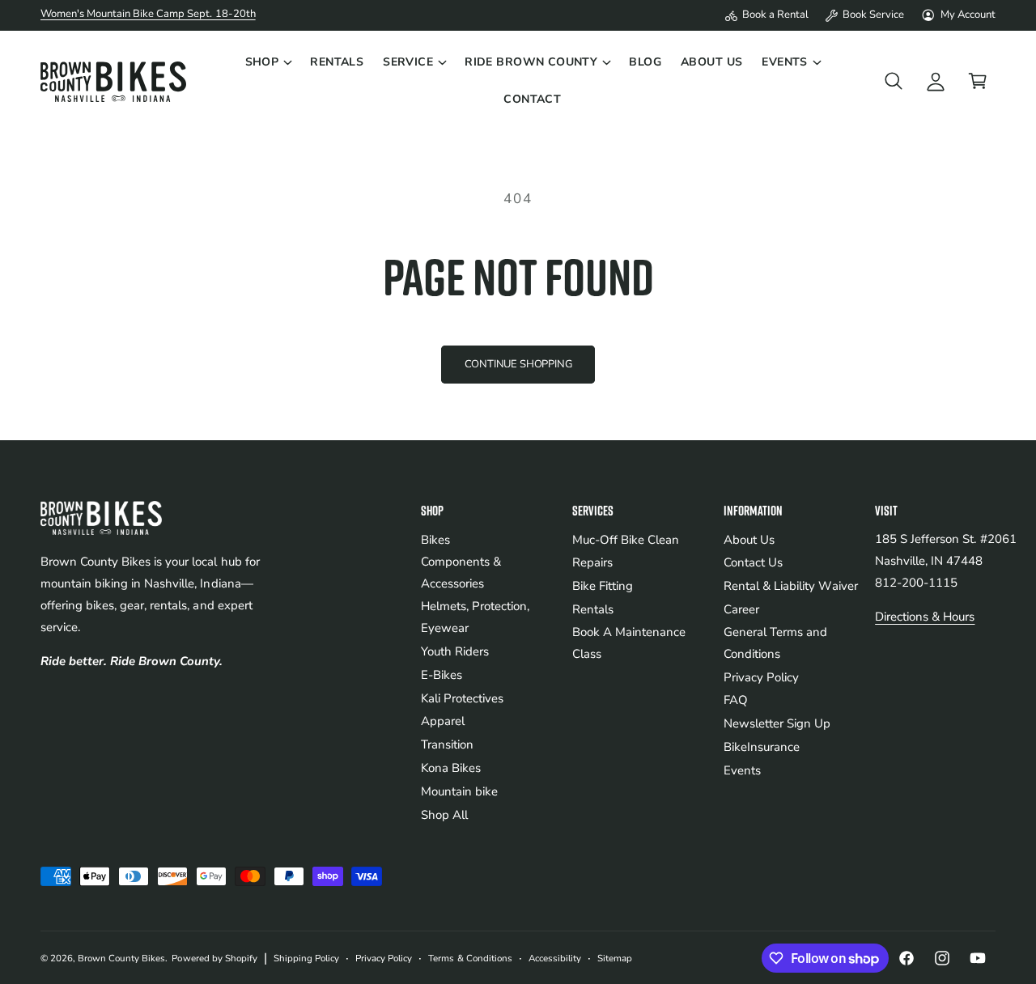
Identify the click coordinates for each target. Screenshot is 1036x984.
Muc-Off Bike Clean (625, 540)
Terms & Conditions (470, 958)
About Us (749, 540)
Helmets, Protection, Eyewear (475, 617)
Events (785, 62)
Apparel (443, 721)
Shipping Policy (306, 958)
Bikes (435, 540)
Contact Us (753, 562)
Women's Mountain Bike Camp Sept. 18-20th (148, 13)
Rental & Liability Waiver (790, 586)
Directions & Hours (924, 617)
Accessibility (555, 958)
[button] (268, 62)
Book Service (873, 14)
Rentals (593, 609)
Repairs (592, 562)
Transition (447, 744)
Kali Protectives (462, 698)
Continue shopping (518, 364)
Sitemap (614, 958)
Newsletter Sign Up (777, 723)
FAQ (736, 700)
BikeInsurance (762, 747)
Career (741, 609)
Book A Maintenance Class (629, 643)
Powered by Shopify (214, 958)
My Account (968, 14)
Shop (262, 62)
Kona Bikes (451, 768)
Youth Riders (455, 651)
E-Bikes (441, 675)
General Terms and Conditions (775, 643)
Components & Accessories (461, 573)
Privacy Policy (761, 677)
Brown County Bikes (121, 958)
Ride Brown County (531, 62)
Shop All (444, 815)
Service (408, 62)
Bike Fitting (602, 586)
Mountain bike (459, 791)
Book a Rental (775, 14)
